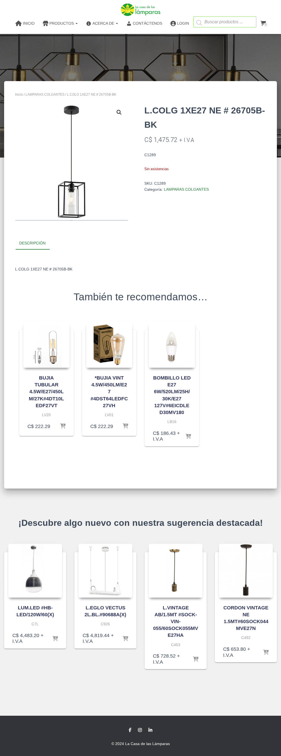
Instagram (140, 730)
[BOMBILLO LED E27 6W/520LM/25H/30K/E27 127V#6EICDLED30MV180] (172, 345)
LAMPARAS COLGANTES (45, 94)
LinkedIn (150, 730)
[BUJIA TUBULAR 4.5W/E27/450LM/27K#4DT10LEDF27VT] (46, 345)
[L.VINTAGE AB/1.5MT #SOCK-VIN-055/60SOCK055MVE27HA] (176, 571)
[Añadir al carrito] (63, 426)
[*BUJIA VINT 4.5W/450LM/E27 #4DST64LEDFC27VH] (109, 345)
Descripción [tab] (32, 243)
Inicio (19, 94)
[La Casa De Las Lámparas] (140, 9)
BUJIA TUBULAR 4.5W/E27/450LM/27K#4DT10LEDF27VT (46, 391)
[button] (119, 112)
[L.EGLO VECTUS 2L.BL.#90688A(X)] (105, 571)
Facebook (130, 730)
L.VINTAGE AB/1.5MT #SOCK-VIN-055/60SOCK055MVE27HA (175, 621)
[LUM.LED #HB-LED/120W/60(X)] (35, 571)
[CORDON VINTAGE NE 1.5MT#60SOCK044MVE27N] (246, 571)
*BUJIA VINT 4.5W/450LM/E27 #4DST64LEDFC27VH (109, 391)
